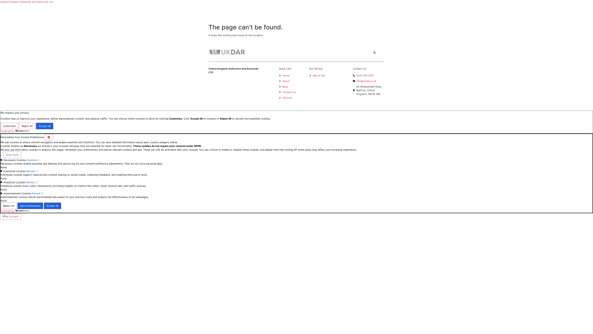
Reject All (27, 126)
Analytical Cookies (14, 182)
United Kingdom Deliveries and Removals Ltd (26, 1)
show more (12, 154)
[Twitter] (374, 52)
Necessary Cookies (15, 160)
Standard (32, 160)
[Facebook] (367, 52)
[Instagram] (381, 52)
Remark (31, 171)
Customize (9, 126)
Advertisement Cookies (17, 193)
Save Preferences (30, 205)
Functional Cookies (15, 171)
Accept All (45, 126)
